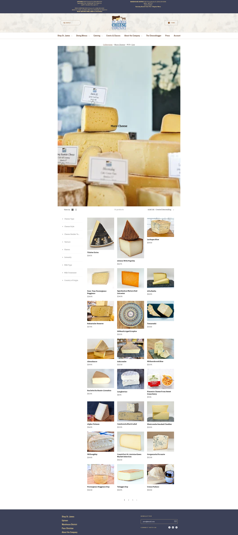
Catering (97, 35)
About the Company (132, 35)
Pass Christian (67, 528)
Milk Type (68, 265)
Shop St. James (64, 35)
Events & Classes (113, 35)
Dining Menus (82, 35)
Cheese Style (69, 227)
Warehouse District (69, 524)
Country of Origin (71, 280)
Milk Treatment (70, 273)
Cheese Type (69, 219)
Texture (67, 242)
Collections (108, 45)
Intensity (67, 257)
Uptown (65, 520)
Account (177, 35)
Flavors (67, 250)
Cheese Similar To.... (71, 234)
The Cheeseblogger (153, 35)
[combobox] (70, 22)
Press (167, 35)
